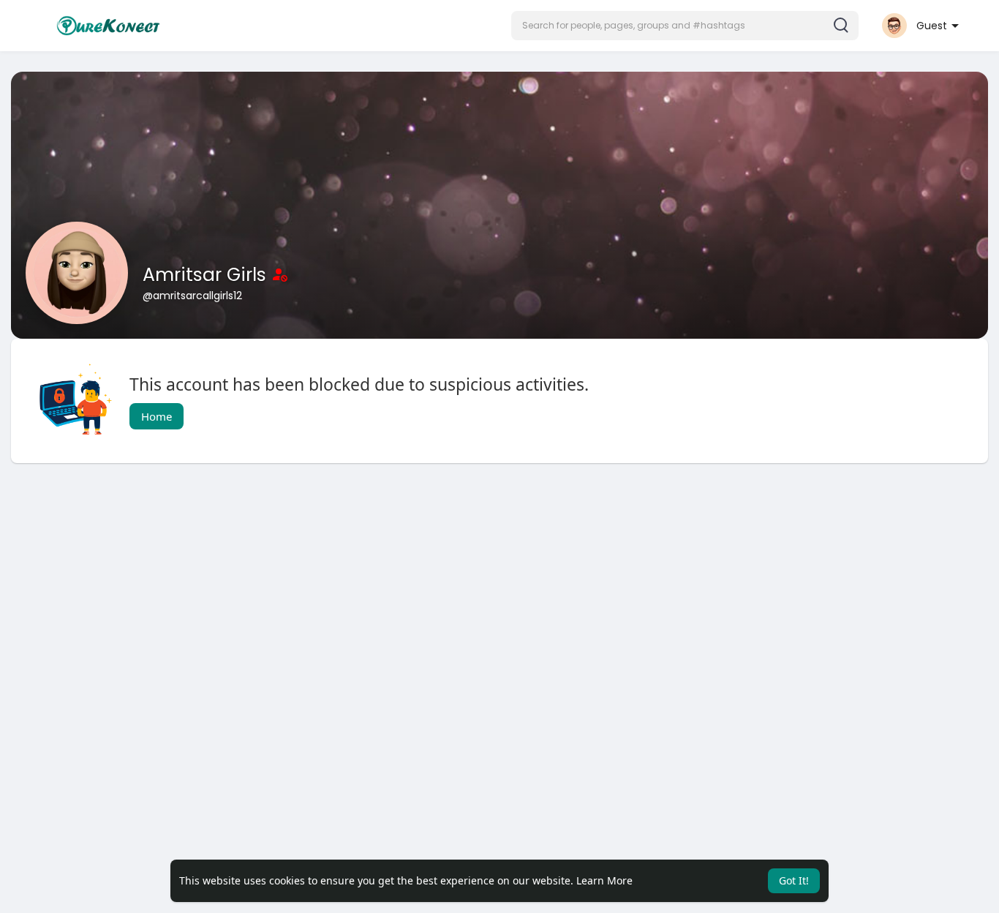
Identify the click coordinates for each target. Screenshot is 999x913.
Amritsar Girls (207, 275)
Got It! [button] (794, 880)
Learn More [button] (604, 880)
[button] (685, 25)
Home (156, 416)
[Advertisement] (450, 591)
